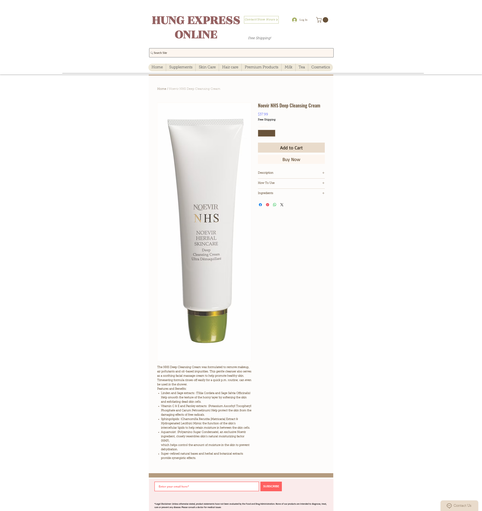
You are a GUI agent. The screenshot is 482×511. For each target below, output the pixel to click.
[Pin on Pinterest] (267, 204)
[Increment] (272, 133)
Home (161, 88)
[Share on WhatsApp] (274, 204)
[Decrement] (261, 133)
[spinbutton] (266, 133)
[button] (322, 20)
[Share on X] (282, 204)
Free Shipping (266, 120)
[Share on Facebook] (260, 204)
